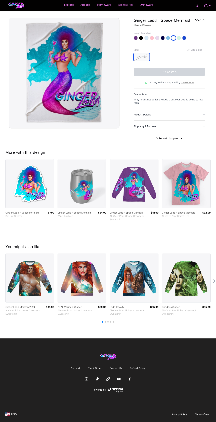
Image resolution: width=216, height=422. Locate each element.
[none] (194, 49)
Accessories (125, 5)
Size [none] (136, 50)
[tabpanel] (64, 73)
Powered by (99, 389)
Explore (69, 5)
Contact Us (116, 368)
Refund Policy (137, 368)
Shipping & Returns (145, 126)
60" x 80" (142, 57)
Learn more (187, 82)
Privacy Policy (179, 414)
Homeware (104, 5)
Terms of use (202, 414)
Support (75, 368)
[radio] (142, 57)
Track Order (94, 368)
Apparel (85, 5)
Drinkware (146, 5)
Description (140, 94)
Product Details (142, 114)
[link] (30, 183)
